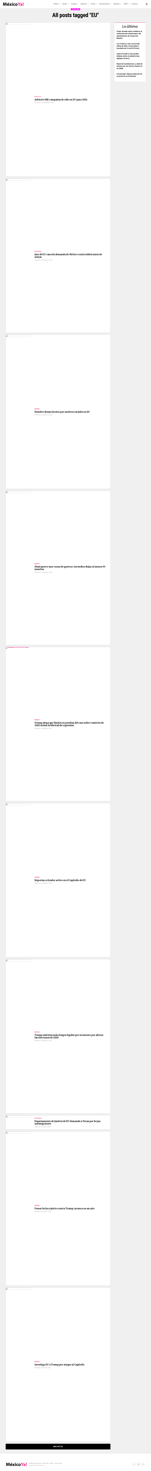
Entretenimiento (104, 4)
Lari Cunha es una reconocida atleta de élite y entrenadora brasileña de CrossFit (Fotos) (128, 46)
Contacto (135, 4)
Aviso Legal (58, 1463)
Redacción (38, 102)
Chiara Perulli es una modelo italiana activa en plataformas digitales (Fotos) (128, 56)
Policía (93, 4)
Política (56, 4)
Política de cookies (48, 1463)
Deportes (117, 4)
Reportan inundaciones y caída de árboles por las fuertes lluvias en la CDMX (130, 66)
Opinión (64, 4)
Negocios (84, 4)
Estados (74, 4)
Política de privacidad (35, 1463)
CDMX (126, 4)
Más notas (58, 1447)
